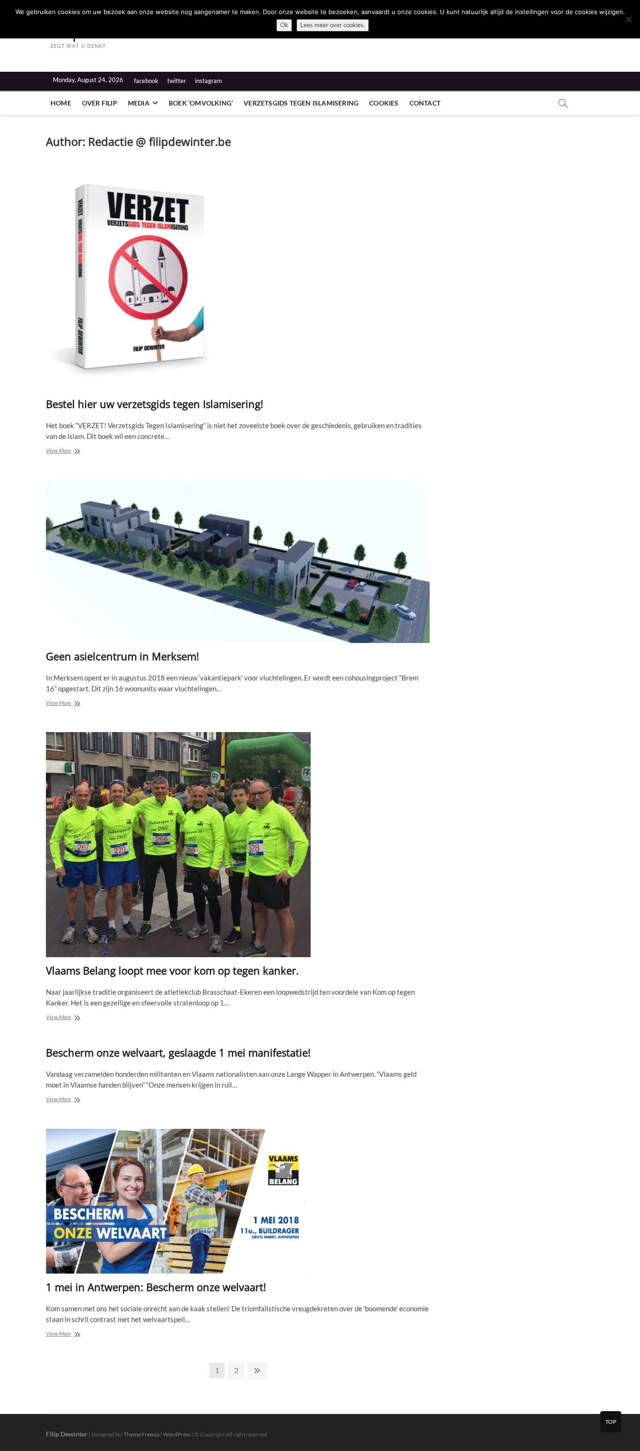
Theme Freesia (141, 1434)
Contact (424, 103)
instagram (208, 80)
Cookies (383, 103)
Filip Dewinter (67, 1434)
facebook (146, 80)
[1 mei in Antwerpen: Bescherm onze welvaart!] (238, 1201)
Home (61, 103)
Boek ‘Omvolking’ (201, 103)
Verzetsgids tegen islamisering (301, 103)
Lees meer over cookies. (332, 25)
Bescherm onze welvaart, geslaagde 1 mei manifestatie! (178, 1052)
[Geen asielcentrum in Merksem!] (238, 561)
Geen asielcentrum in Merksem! (122, 656)
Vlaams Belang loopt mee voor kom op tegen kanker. (172, 970)
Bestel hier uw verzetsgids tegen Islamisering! (154, 404)
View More (73, 451)
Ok (284, 25)
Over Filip (99, 103)
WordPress (177, 1434)
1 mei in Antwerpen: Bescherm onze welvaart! (156, 1287)
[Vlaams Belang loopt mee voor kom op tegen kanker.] (238, 844)
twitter (176, 80)
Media (138, 103)
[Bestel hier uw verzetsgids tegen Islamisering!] (238, 278)
